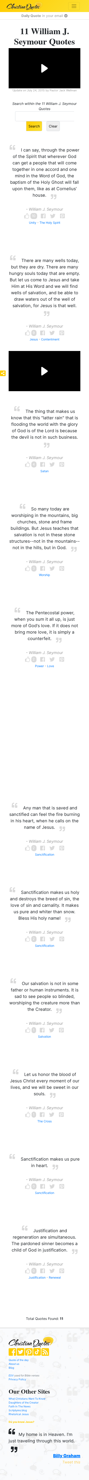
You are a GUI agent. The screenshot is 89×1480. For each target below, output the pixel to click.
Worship (44, 575)
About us (14, 1363)
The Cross (44, 1121)
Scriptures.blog (18, 1410)
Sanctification (44, 854)
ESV (11, 1375)
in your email (42, 16)
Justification (37, 1277)
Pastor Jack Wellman (63, 90)
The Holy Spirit (50, 222)
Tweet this (71, 1462)
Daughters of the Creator (23, 1402)
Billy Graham (66, 1455)
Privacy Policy (17, 1379)
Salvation (44, 1036)
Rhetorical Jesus (19, 1414)
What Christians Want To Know (27, 1398)
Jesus (34, 339)
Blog (11, 1367)
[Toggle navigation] (74, 6)
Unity (32, 222)
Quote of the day (19, 1360)
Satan (44, 471)
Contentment (50, 339)
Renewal (55, 1277)
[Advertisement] (44, 743)
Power (39, 666)
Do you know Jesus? (21, 1421)
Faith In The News (19, 1406)
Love (50, 666)
